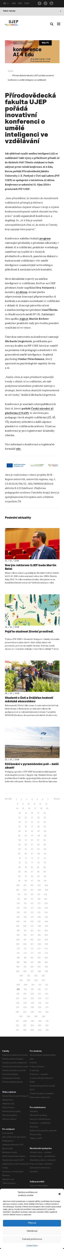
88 (38, 871)
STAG (26, 4)
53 (38, 840)
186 (25, 962)
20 (20, 813)
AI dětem (21, 292)
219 (24, 994)
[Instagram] (45, 3)
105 (17, 890)
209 (25, 984)
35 (19, 826)
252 (17, 1025)
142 (32, 921)
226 (39, 998)
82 (32, 867)
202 (36, 975)
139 (46, 917)
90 (19, 876)
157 (32, 935)
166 (24, 944)
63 (38, 849)
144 (46, 921)
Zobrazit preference (32, 1239)
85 (19, 871)
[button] (59, 1193)
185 (18, 962)
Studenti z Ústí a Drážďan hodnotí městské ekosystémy (29, 699)
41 (26, 831)
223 (17, 998)
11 (34, 804)
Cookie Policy (32, 1245)
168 (39, 944)
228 (17, 1003)
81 (26, 867)
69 (45, 853)
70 (20, 858)
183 (39, 957)
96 (26, 881)
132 (32, 912)
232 (46, 1003)
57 (32, 844)
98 (39, 881)
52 (32, 840)
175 (18, 953)
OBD (14, 4)
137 (32, 917)
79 (45, 862)
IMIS (20, 4)
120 (18, 903)
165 (17, 944)
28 (38, 817)
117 (32, 899)
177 (32, 953)
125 (18, 908)
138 (39, 917)
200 (21, 975)
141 (25, 921)
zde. (18, 448)
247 (17, 1021)
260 (39, 1030)
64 (45, 849)
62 (32, 849)
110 (19, 894)
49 (45, 835)
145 (17, 926)
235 (32, 1007)
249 (32, 1021)
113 (39, 894)
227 (47, 998)
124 (46, 903)
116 (25, 899)
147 (32, 926)
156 (25, 935)
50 (20, 840)
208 (18, 984)
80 (20, 867)
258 (24, 1030)
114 (45, 894)
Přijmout (32, 1223)
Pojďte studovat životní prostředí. (29, 631)
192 (32, 966)
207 (43, 980)
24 (44, 813)
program (45, 238)
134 (46, 912)
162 (32, 939)
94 (45, 876)
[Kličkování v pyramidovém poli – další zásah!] (32, 742)
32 (32, 822)
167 (32, 944)
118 (39, 899)
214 (25, 989)
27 (32, 817)
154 (46, 930)
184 (46, 957)
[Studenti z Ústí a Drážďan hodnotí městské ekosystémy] (32, 676)
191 (25, 966)
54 (44, 840)
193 (39, 966)
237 (47, 1007)
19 (47, 808)
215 (32, 989)
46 (26, 835)
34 (44, 822)
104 (46, 885)
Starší (57, 799)
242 (47, 1012)
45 (19, 835)
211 (40, 984)
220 (32, 994)
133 (39, 912)
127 (32, 908)
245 (36, 1016)
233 (17, 1007)
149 (46, 926)
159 (46, 935)
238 (17, 1012)
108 (39, 890)
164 (46, 939)
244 (28, 1016)
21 (26, 813)
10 (29, 804)
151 (25, 930)
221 (39, 994)
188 (39, 962)
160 (17, 939)
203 (43, 975)
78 (38, 862)
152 (32, 930)
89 (45, 871)
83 (38, 867)
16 (29, 808)
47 (32, 835)
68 (39, 853)
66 (26, 853)
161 (25, 939)
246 (43, 1016)
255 (39, 1025)
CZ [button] (4, 4)
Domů (10, 71)
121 (25, 903)
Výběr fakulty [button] (9, 11)
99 (45, 881)
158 (39, 935)
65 (19, 853)
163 (39, 939)
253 (24, 1025)
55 (19, 844)
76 (26, 862)
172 (32, 948)
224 (24, 998)
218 (17, 994)
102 (32, 885)
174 (46, 948)
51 (26, 840)
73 (38, 858)
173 (39, 948)
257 (17, 1030)
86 (26, 871)
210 (32, 984)
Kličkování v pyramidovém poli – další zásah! (32, 765)
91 (26, 876)
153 (39, 930)
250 (40, 1021)
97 (32, 881)
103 (39, 885)
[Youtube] (51, 3)
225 (32, 998)
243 (20, 1016)
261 (47, 1030)
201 (28, 975)
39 (45, 826)
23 (38, 813)
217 (46, 989)
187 (32, 962)
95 (19, 881)
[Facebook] (39, 3)
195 (17, 971)
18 (41, 808)
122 (32, 903)
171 (25, 948)
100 (17, 885)
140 (17, 921)
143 (39, 921)
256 (47, 1025)
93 (38, 876)
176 (25, 953)
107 (32, 890)
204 (21, 980)
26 (26, 817)
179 (46, 953)
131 (25, 912)
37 (32, 826)
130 (18, 912)
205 (28, 980)
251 (47, 1021)
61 (26, 849)
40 (19, 831)
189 (46, 962)
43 (38, 831)
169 (46, 944)
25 (19, 817)
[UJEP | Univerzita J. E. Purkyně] (11, 23)
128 (39, 908)
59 (45, 844)
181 (25, 957)
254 (32, 1025)
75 (19, 862)
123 (39, 903)
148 (39, 926)
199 (46, 971)
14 (17, 808)
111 (25, 894)
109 (46, 890)
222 (46, 994)
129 (46, 908)
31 (26, 822)
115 (18, 899)
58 (38, 844)
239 (24, 1012)
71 (26, 858)
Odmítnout (32, 1231)
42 (32, 831)
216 (39, 989)
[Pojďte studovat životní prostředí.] (32, 610)
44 (45, 831)
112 (32, 894)
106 (24, 890)
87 (32, 871)
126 (25, 908)
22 (32, 813)
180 (18, 957)
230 (32, 1003)
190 (17, 966)
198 (39, 971)
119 (45, 899)
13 (46, 804)
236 (39, 1007)
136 (25, 917)
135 (18, 917)
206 (36, 980)
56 (26, 844)
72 (32, 858)
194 (46, 966)
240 (32, 1012)
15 (23, 808)
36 (26, 826)
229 (25, 1003)
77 (32, 862)
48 (39, 835)
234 (24, 1007)
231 (39, 1003)
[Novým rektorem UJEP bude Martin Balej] (32, 543)
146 (24, 926)
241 (39, 1012)
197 (32, 971)
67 (32, 853)
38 (38, 826)
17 (35, 808)
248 (24, 1021)
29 (45, 817)
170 (18, 948)
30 (20, 822)
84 (44, 867)
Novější (8, 799)
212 (46, 984)
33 (38, 822)
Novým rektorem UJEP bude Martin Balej (30, 567)
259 (32, 1030)
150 (18, 930)
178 (39, 953)
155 (18, 935)
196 (24, 971)
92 (32, 876)
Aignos (23, 318)
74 (44, 858)
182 (32, 957)
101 (25, 885)
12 (40, 804)
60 (19, 849)
